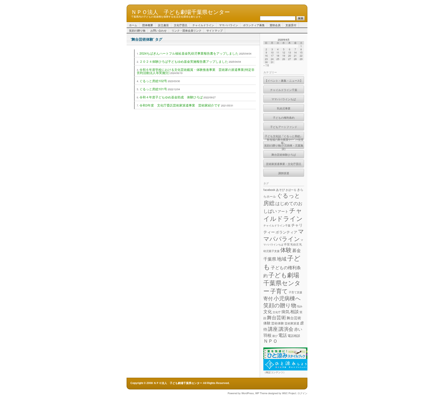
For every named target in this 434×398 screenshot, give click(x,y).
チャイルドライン (203, 25)
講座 (273, 328)
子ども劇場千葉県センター (282, 282)
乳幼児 (294, 244)
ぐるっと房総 (281, 198)
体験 (286, 250)
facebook (269, 189)
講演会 (285, 328)
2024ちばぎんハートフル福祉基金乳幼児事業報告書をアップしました (188, 53)
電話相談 (294, 335)
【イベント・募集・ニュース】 (284, 80)
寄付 (268, 298)
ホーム (133, 25)
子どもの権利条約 (284, 117)
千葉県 (269, 259)
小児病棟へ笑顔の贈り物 (282, 301)
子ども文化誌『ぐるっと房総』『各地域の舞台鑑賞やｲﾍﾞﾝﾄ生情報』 (283, 137)
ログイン (302, 393)
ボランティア (286, 232)
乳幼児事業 (283, 108)
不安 (287, 244)
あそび (280, 189)
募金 (296, 250)
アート (283, 211)
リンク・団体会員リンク (186, 30)
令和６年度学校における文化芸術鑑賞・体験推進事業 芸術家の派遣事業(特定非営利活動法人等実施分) (196, 71)
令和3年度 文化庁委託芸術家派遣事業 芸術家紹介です (179, 105)
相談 (294, 311)
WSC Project (289, 393)
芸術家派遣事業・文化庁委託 (283, 164)
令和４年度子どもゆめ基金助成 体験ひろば (171, 97)
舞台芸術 (276, 317)
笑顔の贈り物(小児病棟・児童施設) (283, 146)
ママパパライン (228, 25)
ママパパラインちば (283, 99)
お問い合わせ (158, 30)
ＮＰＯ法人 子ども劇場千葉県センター (180, 11)
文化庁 (277, 312)
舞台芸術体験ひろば (283, 154)
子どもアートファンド (283, 127)
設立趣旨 (163, 25)
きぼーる (290, 190)
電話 (282, 335)
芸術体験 (277, 323)
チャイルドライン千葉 (283, 90)
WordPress (247, 393)
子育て (279, 291)
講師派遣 (283, 173)
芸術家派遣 (292, 323)
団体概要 (147, 25)
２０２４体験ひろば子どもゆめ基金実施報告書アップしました (183, 61)
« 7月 (266, 65)
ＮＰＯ (270, 340)
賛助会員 (275, 25)
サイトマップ (214, 30)
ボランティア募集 (254, 25)
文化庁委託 (180, 25)
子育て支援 (295, 292)
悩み (299, 306)
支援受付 (290, 25)
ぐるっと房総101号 (153, 89)
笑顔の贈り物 (137, 30)
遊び (275, 336)
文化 (267, 311)
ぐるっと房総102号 (153, 81)
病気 (285, 311)
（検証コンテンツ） (274, 372)
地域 (281, 258)
